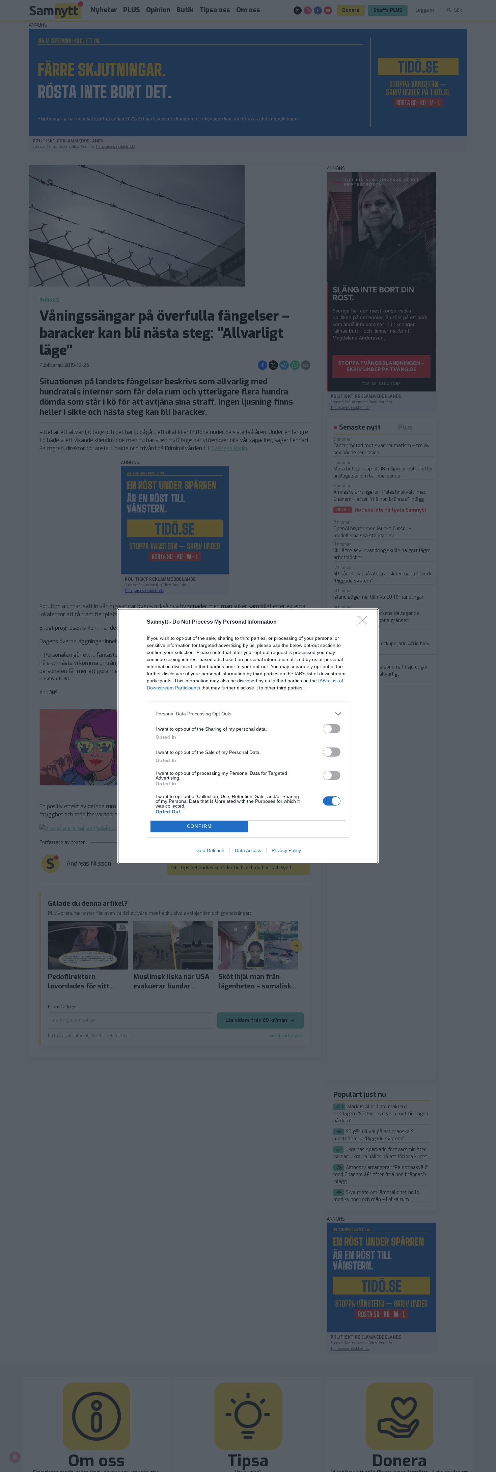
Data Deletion (209, 850)
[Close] (364, 622)
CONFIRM (199, 826)
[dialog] (248, 736)
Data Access (248, 850)
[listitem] (248, 713)
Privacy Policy (286, 850)
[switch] (331, 728)
